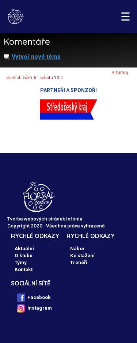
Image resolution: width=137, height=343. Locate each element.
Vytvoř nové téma (36, 56)
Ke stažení (82, 255)
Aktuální (24, 248)
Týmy (63, 72)
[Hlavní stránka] (15, 16)
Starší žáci (90, 72)
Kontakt (24, 269)
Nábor (77, 248)
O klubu (24, 255)
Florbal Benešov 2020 (26, 72)
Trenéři (78, 262)
